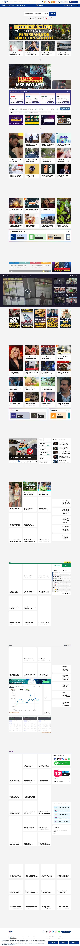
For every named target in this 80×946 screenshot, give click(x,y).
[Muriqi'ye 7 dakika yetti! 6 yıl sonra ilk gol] (30, 585)
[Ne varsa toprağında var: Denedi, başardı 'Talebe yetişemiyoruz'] (64, 869)
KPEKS (10, 723)
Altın (39, 686)
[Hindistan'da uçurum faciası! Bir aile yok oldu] (49, 88)
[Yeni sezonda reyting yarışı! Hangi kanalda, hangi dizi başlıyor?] (15, 828)
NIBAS (10, 725)
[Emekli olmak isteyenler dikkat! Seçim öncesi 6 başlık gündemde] (23, 88)
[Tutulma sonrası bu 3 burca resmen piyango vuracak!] (16, 203)
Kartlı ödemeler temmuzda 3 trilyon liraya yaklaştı (32, 892)
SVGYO (25, 727)
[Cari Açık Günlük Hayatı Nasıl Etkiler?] (64, 350)
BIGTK (10, 727)
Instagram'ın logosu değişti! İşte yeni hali (46, 907)
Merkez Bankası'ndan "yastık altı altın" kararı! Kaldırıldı (66, 694)
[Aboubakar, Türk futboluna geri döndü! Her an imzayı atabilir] (45, 88)
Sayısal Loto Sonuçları (64, 810)
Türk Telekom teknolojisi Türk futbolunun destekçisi (16, 907)
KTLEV (40, 730)
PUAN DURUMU (57, 565)
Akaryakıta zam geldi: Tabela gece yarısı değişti (66, 686)
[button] (56, 2)
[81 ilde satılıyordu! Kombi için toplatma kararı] (44, 668)
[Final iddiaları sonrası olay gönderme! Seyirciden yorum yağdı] (30, 821)
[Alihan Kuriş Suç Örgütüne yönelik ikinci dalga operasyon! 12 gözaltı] (35, 88)
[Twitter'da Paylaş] (64, 834)
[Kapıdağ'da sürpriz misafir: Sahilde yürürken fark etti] (57, 503)
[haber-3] (40, 318)
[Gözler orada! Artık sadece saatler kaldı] (15, 660)
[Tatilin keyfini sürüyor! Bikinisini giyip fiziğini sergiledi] (15, 805)
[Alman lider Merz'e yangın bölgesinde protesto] (32, 138)
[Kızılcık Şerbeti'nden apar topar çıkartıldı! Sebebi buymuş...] (33, 88)
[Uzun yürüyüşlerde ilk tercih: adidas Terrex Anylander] (32, 397)
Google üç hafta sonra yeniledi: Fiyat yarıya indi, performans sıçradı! (63, 908)
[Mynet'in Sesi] (16, 120)
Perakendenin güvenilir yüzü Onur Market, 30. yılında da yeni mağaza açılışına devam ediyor (47, 877)
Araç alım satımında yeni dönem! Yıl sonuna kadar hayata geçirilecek (65, 704)
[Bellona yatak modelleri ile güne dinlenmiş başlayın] (16, 869)
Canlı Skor (68, 562)
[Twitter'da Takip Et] (58, 759)
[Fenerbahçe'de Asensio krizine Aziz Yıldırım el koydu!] (40, 88)
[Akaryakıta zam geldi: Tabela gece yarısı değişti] (57, 686)
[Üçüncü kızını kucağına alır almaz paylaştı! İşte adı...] (44, 797)
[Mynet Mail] (77, 5)
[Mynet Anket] (54, 2)
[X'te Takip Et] (47, 932)
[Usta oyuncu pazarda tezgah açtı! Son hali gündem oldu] (43, 88)
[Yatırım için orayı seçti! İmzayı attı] (15, 494)
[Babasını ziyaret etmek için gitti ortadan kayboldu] (48, 138)
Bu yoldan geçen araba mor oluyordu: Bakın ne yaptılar (66, 520)
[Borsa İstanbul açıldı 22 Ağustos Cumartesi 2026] (48, 366)
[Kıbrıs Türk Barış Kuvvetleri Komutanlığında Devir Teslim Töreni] (32, 153)
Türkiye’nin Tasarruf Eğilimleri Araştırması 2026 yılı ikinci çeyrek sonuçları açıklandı (32, 877)
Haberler (23, 938)
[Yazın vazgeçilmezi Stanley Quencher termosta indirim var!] (30, 502)
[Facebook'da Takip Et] (55, 759)
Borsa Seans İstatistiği (50, 936)
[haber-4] (52, 318)
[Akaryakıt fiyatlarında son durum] (32, 900)
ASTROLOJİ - (49, 118)
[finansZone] (61, 267)
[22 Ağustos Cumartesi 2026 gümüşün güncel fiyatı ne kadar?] (15, 518)
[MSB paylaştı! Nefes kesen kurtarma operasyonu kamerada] (15, 88)
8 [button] (30, 461)
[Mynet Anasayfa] (6, 1)
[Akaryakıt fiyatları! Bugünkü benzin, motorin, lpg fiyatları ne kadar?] (16, 219)
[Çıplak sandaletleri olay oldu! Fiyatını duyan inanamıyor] (39, 88)
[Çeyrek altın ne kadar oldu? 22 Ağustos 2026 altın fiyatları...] (32, 350)
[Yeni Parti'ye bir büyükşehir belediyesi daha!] (30, 518)
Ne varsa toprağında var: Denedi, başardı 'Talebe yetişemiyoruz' (63, 877)
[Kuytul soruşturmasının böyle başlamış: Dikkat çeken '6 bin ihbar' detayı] (11, 88)
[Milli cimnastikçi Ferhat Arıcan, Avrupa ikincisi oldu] (44, 585)
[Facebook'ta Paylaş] (61, 834)
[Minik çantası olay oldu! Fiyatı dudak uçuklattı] (30, 774)
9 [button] (33, 461)
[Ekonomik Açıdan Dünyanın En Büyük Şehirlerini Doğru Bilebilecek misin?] (32, 203)
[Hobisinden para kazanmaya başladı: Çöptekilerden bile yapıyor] (48, 884)
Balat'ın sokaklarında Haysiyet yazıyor (63, 891)
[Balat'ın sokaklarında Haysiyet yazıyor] (64, 884)
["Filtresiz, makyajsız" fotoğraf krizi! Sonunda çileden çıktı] (16, 358)
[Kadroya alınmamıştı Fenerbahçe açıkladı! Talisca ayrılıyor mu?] (16, 88)
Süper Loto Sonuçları (63, 814)
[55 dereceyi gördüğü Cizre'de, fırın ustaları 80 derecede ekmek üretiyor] (19, 88)
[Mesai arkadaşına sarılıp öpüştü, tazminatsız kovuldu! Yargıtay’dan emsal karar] (47, 88)
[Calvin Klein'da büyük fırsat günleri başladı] (32, 366)
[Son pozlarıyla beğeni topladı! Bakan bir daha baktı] (15, 766)
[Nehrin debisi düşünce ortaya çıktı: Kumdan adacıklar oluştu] (48, 153)
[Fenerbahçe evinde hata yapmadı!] (15, 600)
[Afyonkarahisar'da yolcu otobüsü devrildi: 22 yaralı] (48, 219)
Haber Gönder (66, 931)
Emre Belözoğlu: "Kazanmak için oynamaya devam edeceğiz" (18, 5)
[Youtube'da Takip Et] (66, 759)
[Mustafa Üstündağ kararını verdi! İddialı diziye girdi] (64, 389)
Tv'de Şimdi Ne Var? (58, 781)
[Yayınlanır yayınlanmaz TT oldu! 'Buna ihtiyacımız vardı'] (30, 758)
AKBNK (40, 727)
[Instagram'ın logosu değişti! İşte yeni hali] (48, 900)
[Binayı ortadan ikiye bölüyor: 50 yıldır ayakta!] (57, 537)
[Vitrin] (47, 2)
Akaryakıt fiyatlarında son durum (32, 907)
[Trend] (44, 2)
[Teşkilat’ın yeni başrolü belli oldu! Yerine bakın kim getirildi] (44, 525)
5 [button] (21, 461)
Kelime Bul (61, 938)
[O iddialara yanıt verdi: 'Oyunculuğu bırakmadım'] (48, 203)
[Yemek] (49, 2)
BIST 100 (13, 689)
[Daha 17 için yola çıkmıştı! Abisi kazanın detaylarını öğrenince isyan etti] (44, 821)
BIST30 (22, 686)
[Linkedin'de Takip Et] (63, 759)
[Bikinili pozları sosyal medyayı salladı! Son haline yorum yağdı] (15, 790)
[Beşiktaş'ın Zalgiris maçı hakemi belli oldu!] (44, 608)
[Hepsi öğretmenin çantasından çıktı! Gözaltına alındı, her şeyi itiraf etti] (42, 88)
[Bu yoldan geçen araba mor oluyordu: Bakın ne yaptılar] (57, 520)
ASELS (40, 725)
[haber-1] (14, 318)
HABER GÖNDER (69, 5)
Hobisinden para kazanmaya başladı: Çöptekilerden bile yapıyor (48, 892)
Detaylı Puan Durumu (66, 593)
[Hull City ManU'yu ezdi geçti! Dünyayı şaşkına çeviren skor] (25, 88)
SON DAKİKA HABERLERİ (6, 5)
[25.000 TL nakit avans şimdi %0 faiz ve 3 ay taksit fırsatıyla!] (20, 88)
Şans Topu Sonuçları (63, 818)
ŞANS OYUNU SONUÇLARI (60, 804)
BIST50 (17, 686)
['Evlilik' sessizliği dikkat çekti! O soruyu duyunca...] (30, 805)
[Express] (52, 2)
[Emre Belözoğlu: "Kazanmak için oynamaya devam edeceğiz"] (30, 569)
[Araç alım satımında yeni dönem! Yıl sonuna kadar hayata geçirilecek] (57, 703)
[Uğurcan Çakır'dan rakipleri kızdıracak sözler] (44, 486)
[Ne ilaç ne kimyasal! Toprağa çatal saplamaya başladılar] (64, 211)
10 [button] (36, 461)
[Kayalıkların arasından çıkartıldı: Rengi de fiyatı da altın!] (15, 533)
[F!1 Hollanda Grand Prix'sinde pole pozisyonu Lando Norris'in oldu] (30, 616)
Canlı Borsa (68, 645)
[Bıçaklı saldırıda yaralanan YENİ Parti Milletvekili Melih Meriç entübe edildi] (9, 88)
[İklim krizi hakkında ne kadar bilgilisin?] (32, 381)
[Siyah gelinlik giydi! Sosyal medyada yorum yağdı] (44, 837)
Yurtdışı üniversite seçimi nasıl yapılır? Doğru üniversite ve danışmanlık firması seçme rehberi (15, 893)
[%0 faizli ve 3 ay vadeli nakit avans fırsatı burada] (64, 153)
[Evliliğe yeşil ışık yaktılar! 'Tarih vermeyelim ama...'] (44, 758)
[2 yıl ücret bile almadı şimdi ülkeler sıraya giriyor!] (48, 350)
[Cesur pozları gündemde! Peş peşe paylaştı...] (30, 837)
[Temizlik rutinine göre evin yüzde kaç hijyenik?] (64, 138)
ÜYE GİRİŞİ (65, 1)
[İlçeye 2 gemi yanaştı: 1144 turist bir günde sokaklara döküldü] (57, 511)
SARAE (10, 730)
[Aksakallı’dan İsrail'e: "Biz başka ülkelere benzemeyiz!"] (48, 397)
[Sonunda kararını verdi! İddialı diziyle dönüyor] (30, 790)
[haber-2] (27, 318)
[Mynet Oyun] (32, 120)
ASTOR (40, 728)
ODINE (25, 725)
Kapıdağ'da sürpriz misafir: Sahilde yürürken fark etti (66, 503)
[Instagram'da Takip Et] (60, 759)
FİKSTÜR (66, 565)
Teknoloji (35, 936)
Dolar (28, 686)
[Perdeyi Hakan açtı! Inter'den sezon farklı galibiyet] (44, 569)
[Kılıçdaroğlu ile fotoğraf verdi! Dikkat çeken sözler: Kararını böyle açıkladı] (37, 88)
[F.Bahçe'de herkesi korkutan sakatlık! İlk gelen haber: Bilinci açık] (40, 32)
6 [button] (24, 461)
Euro (34, 686)
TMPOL (10, 728)
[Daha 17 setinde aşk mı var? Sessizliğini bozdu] (16, 381)
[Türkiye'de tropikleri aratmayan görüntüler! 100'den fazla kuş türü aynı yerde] (48, 381)
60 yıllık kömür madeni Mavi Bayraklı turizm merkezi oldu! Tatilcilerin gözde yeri (66, 530)
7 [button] (27, 461)
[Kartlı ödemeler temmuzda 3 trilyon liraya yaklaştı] (32, 884)
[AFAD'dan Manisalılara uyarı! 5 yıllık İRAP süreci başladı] (30, 76)
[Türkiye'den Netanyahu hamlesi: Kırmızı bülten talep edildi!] (16, 397)
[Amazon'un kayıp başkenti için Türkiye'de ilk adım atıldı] (32, 88)
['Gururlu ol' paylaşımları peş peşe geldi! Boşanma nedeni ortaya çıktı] (36, 88)
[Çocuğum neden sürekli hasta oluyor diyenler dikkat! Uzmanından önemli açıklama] (32, 219)
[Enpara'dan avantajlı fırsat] (30, 88)
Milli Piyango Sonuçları (64, 807)
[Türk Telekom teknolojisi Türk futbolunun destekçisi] (16, 900)
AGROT (25, 723)
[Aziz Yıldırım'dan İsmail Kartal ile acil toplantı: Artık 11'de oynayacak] (15, 616)
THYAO (40, 723)
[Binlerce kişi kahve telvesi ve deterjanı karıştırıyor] (64, 366)
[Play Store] (13, 937)
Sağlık (35, 938)
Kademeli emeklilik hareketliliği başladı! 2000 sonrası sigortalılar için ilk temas (66, 670)
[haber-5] (65, 318)
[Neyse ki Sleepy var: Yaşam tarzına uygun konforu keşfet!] (29, 88)
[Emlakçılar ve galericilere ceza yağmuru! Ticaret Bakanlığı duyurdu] (47, 690)
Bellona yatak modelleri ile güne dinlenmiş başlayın (16, 876)
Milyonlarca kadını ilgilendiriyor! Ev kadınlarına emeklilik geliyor (66, 677)
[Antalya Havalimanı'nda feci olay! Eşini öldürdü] (30, 533)
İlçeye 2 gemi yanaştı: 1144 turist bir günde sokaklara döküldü (66, 512)
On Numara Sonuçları (63, 821)
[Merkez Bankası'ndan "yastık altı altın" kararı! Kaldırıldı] (57, 694)
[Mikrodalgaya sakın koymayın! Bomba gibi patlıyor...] (44, 502)
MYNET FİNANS (16, 112)
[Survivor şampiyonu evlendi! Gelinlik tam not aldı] (44, 774)
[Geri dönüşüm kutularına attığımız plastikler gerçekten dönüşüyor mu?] (30, 486)
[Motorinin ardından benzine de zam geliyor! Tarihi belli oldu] (27, 88)
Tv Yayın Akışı (57, 778)
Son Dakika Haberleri (25, 936)
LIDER (25, 728)
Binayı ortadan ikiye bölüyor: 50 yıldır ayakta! (66, 537)
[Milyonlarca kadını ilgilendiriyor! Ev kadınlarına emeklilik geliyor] (57, 677)
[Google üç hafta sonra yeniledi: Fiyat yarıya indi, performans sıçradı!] (64, 900)
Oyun (60, 936)
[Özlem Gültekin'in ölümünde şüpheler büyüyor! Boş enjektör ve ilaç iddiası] (50, 88)
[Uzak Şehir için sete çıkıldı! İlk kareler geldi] (16, 145)
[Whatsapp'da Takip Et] (69, 759)
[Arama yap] (59, 1)
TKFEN (25, 730)
